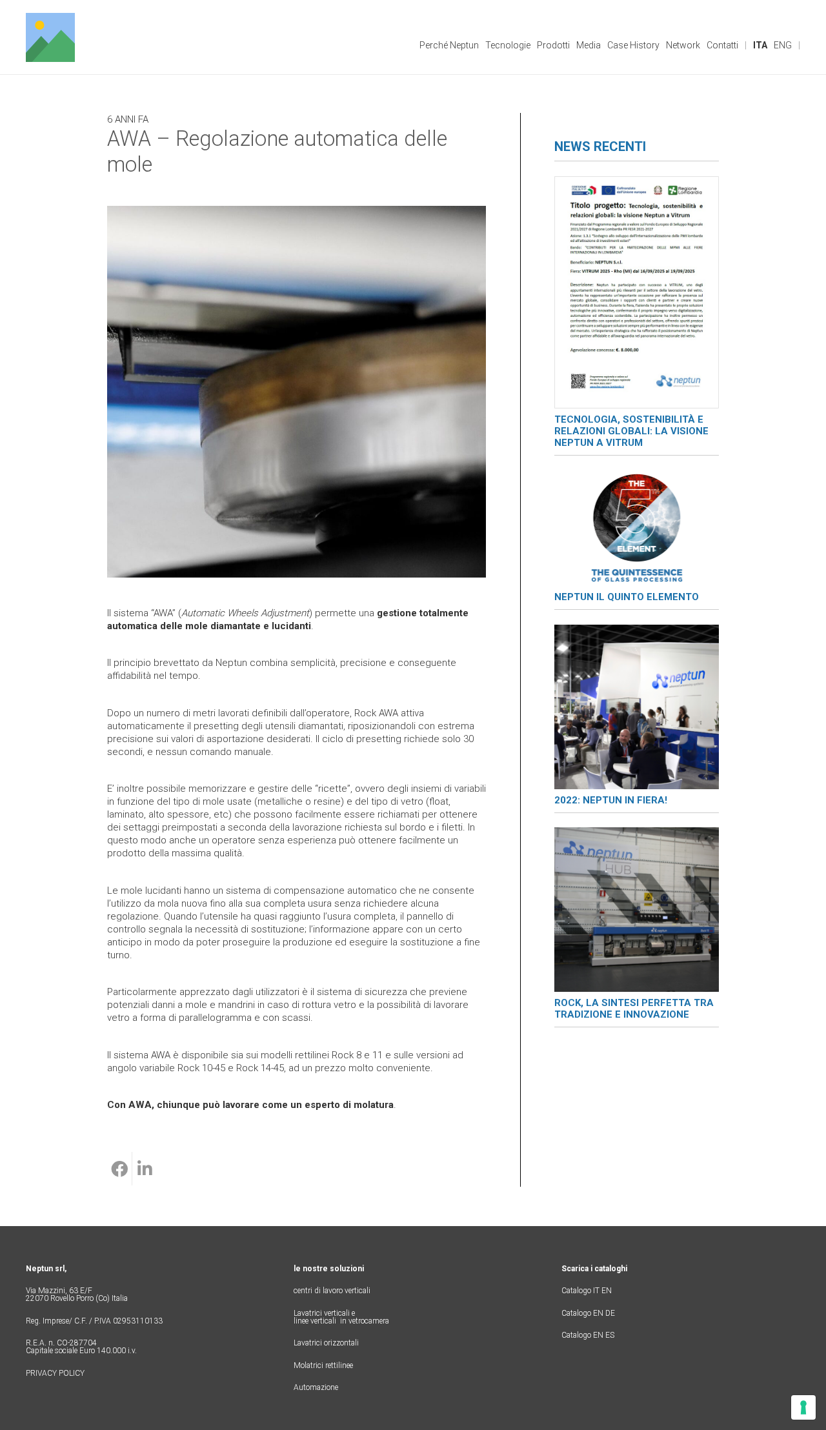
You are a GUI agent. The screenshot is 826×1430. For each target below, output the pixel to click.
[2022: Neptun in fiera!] (636, 631)
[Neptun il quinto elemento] (636, 476)
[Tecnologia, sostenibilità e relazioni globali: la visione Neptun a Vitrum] (636, 182)
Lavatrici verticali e (324, 1313)
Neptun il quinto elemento (626, 597)
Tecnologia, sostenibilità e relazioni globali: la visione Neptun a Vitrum (631, 431)
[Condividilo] (119, 1168)
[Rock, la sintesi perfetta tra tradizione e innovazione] (636, 834)
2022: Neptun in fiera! (610, 800)
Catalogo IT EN (586, 1290)
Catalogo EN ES (587, 1335)
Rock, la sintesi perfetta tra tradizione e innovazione (634, 1008)
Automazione (316, 1387)
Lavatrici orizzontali (326, 1342)
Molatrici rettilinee (323, 1365)
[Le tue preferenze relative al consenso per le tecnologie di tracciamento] (803, 1407)
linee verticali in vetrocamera (341, 1320)
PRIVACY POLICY (55, 1373)
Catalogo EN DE (588, 1313)
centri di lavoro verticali (332, 1290)
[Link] (50, 37)
